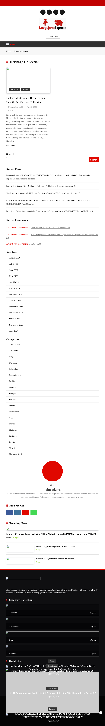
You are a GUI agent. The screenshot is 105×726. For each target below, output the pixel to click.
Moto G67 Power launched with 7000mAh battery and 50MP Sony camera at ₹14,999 (51, 534)
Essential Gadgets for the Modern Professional (55, 559)
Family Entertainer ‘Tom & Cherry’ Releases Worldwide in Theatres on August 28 (41, 186)
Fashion (12, 381)
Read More (10, 145)
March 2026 (14, 288)
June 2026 (13, 270)
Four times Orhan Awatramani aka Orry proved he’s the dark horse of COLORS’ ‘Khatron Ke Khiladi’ (49, 211)
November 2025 (16, 312)
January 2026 (15, 300)
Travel (12, 448)
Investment (14, 412)
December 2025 (16, 306)
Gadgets (12, 393)
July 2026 (13, 264)
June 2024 (13, 331)
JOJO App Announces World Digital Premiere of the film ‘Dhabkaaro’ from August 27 (43, 193)
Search (10, 153)
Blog (11, 357)
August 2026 (14, 258)
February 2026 (15, 294)
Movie (12, 424)
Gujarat (12, 399)
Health (12, 405)
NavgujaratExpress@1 (15, 107)
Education (13, 369)
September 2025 (16, 325)
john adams (52, 489)
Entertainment (15, 375)
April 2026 (14, 282)
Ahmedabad (14, 345)
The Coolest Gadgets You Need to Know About (50, 227)
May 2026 (13, 276)
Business (25, 89)
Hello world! (36, 244)
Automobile (14, 89)
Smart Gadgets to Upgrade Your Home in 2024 (55, 546)
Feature (12, 387)
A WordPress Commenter (17, 244)
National (13, 430)
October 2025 (15, 319)
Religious (13, 436)
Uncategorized (15, 454)
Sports (12, 442)
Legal (11, 418)
